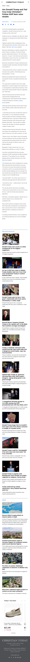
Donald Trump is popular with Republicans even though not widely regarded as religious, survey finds (14, 475)
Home (3, 5)
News (8, 5)
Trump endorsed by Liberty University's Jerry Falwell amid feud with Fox (14, 488)
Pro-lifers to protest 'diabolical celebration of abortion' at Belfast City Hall (15, 567)
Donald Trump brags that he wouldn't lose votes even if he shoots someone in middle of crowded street (14, 426)
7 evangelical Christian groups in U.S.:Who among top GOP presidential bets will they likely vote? (15, 403)
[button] (2, 2)
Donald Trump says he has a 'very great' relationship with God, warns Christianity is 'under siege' (14, 298)
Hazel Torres (5, 21)
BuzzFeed (4, 160)
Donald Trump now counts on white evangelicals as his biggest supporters (14, 248)
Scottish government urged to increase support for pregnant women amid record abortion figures (14, 542)
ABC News (14, 47)
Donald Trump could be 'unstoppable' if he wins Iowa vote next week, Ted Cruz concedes (14, 452)
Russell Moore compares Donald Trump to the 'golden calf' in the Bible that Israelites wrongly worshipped (14, 324)
